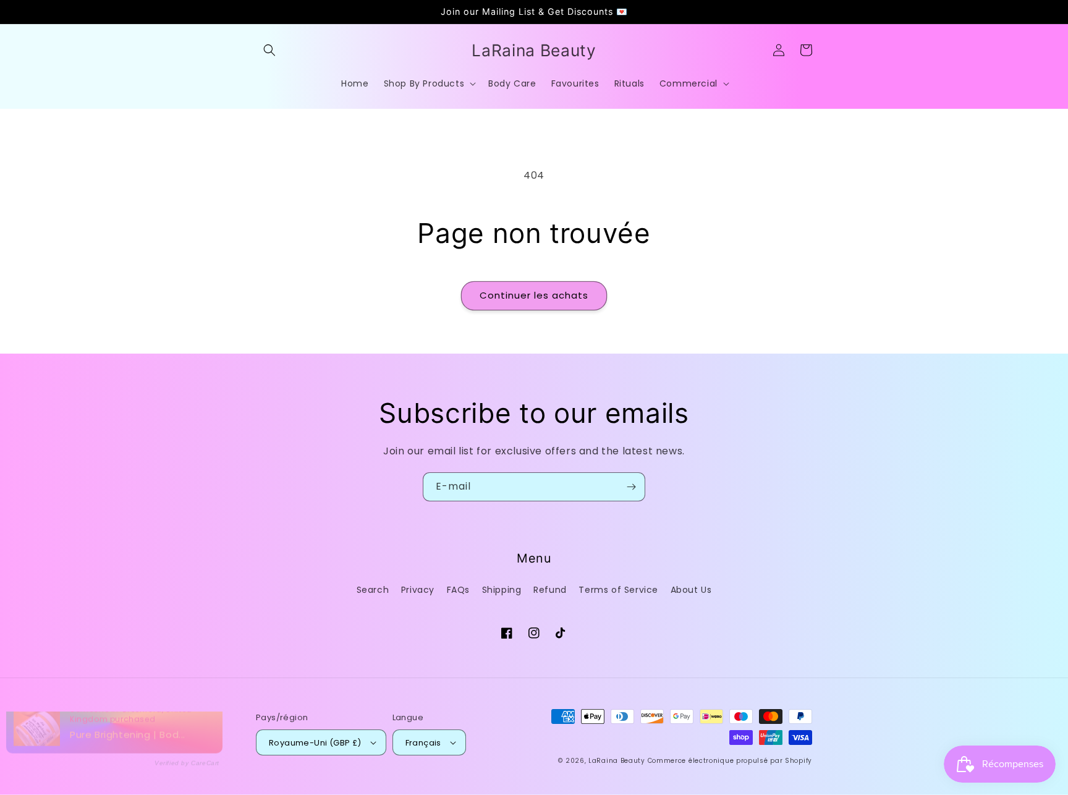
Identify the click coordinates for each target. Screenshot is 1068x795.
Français (423, 743)
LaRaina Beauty (616, 760)
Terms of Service (618, 590)
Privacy (417, 590)
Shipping (502, 590)
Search (373, 590)
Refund (550, 590)
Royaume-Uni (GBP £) (315, 743)
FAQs (458, 590)
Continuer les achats (534, 295)
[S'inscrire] (631, 486)
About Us (691, 590)
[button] (269, 50)
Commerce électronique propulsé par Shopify (730, 760)
